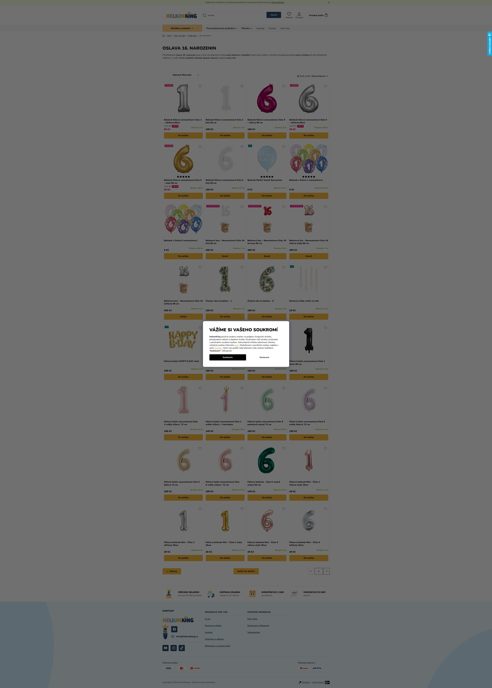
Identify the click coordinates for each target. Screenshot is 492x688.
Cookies (218, 348)
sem (237, 345)
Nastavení (264, 357)
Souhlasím (228, 357)
